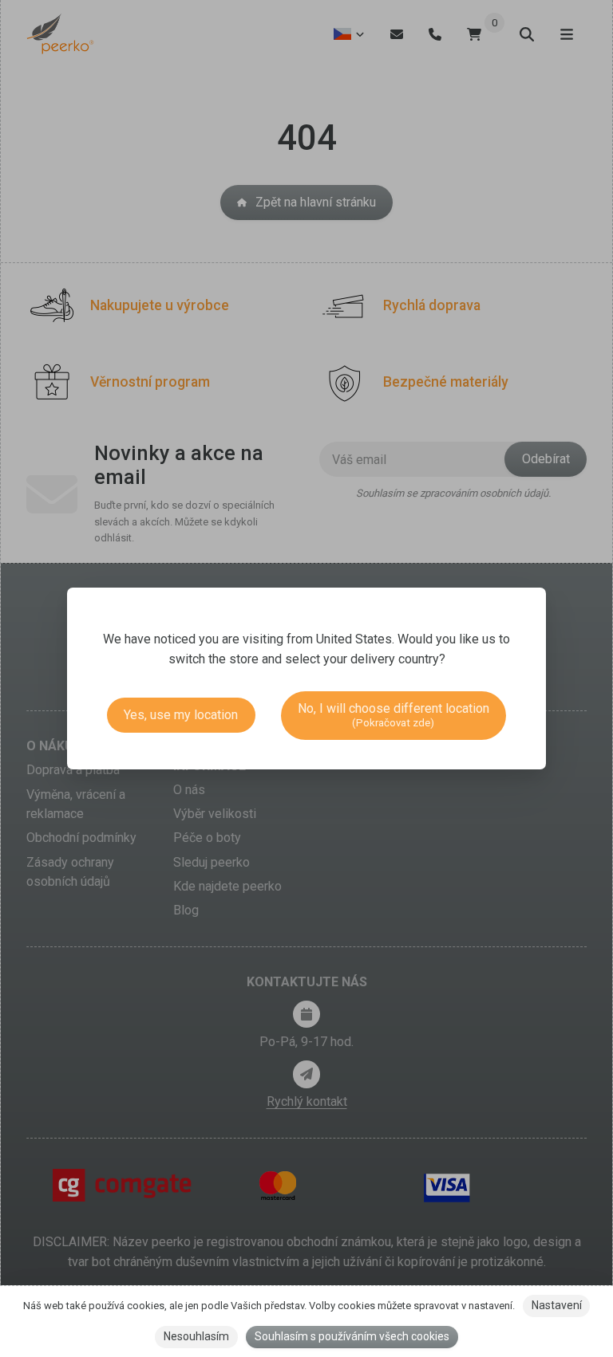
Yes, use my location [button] (181, 714)
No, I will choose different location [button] (393, 715)
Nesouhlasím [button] (196, 1336)
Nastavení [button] (557, 1305)
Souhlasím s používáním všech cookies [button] (352, 1336)
